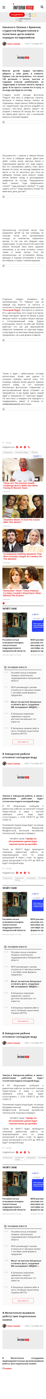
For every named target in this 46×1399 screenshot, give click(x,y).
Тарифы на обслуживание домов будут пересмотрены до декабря (23, 841)
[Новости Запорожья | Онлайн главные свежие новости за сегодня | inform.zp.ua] (23, 7)
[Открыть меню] (3, 7)
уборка (34, 452)
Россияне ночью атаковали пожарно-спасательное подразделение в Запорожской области (14, 645)
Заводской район (19, 879)
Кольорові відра (21, 452)
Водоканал (7, 878)
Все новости (23, 742)
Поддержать (17, 15)
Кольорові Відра (11, 310)
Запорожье (7, 452)
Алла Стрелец (13, 44)
